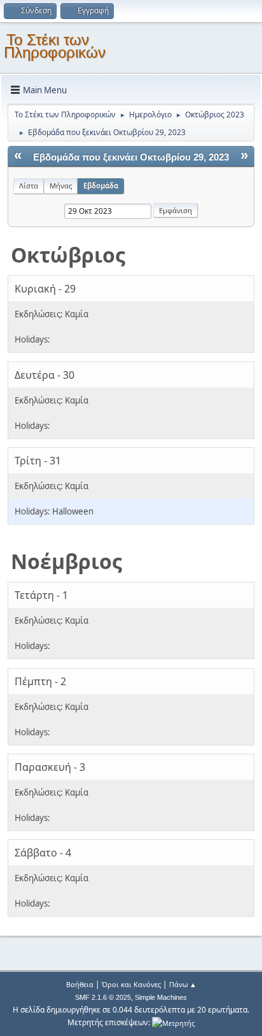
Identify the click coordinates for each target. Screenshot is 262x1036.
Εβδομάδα (100, 185)
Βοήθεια (79, 984)
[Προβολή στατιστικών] (173, 1022)
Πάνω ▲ (183, 984)
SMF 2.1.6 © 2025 (103, 997)
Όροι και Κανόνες (131, 984)
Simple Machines (161, 997)
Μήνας (61, 185)
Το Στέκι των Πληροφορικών (55, 46)
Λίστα (28, 185)
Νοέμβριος (66, 561)
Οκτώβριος (68, 254)
